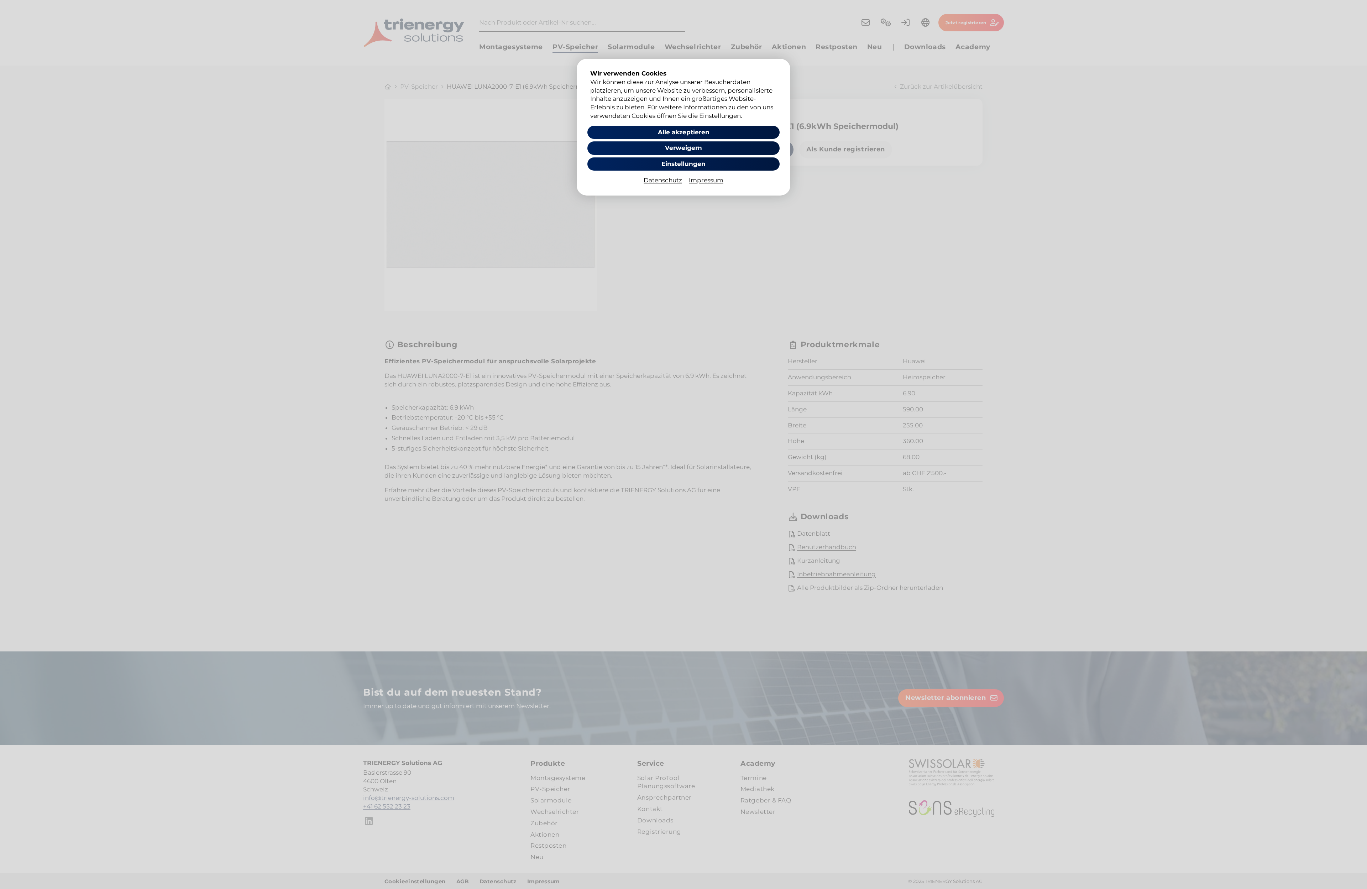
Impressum (706, 180)
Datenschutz (663, 180)
